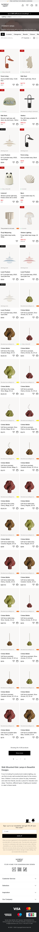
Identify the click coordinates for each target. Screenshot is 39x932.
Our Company (7, 899)
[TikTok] (25, 869)
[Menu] (36, 5)
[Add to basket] (17, 85)
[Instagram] (19, 869)
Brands (25, 34)
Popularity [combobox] (26, 38)
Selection (5, 885)
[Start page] (5, 5)
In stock (9, 34)
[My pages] (22, 5)
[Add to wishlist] (13, 85)
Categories (17, 34)
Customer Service (8, 879)
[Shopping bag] (32, 5)
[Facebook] (14, 869)
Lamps (9, 16)
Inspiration (6, 892)
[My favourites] (27, 5)
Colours (32, 34)
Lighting (4, 16)
